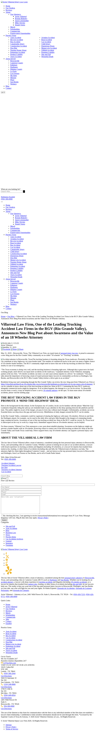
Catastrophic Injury (17, 44)
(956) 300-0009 (11, 597)
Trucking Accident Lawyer (11, 465)
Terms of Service (12, 729)
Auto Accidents (11, 528)
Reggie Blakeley (21, 19)
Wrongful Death (47, 57)
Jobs (7, 619)
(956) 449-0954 (9, 695)
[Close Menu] (2, 201)
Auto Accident (15, 38)
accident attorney (7, 582)
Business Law (11, 533)
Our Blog (10, 316)
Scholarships (15, 29)
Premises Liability (48, 52)
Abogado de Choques (21, 590)
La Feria (13, 71)
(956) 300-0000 (10, 459)
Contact (8, 88)
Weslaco (13, 84)
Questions (9, 545)
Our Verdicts (10, 8)
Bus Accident (15, 42)
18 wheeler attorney (50, 390)
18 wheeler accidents (78, 582)
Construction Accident (18, 46)
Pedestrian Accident (17, 52)
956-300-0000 (9, 706)
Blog (7, 86)
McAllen (13, 76)
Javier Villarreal (21, 16)
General (8, 541)
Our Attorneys (15, 14)
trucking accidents (45, 582)
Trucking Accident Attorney (11, 470)
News (8, 535)
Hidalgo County (16, 69)
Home (8, 6)
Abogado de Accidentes (66, 588)
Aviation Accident (48, 38)
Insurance (9, 543)
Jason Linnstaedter (22, 21)
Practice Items (11, 537)
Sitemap (9, 725)
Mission (13, 78)
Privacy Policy (43, 518)
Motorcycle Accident (49, 48)
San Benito (14, 82)
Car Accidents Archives (14, 539)
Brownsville (14, 61)
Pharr (12, 80)
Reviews (9, 10)
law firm (4, 467)
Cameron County (16, 63)
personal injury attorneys (74, 578)
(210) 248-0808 (9, 684)
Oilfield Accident (47, 50)
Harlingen (14, 67)
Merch (12, 27)
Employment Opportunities (20, 33)
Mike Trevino (20, 23)
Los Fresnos (14, 73)
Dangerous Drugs (47, 46)
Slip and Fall (46, 54)
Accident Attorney (8, 463)
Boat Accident (46, 40)
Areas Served (11, 59)
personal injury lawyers (69, 353)
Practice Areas (11, 35)
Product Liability (16, 54)
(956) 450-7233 (79, 594)
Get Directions (6, 676)
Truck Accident (16, 57)
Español (9, 623)
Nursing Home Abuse (18, 50)
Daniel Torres (20, 25)
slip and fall (76, 584)
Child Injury (45, 44)
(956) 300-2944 (9, 673)
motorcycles (32, 584)
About (8, 12)
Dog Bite (13, 48)
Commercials (15, 31)
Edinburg (13, 65)
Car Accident (46, 42)
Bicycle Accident (16, 40)
